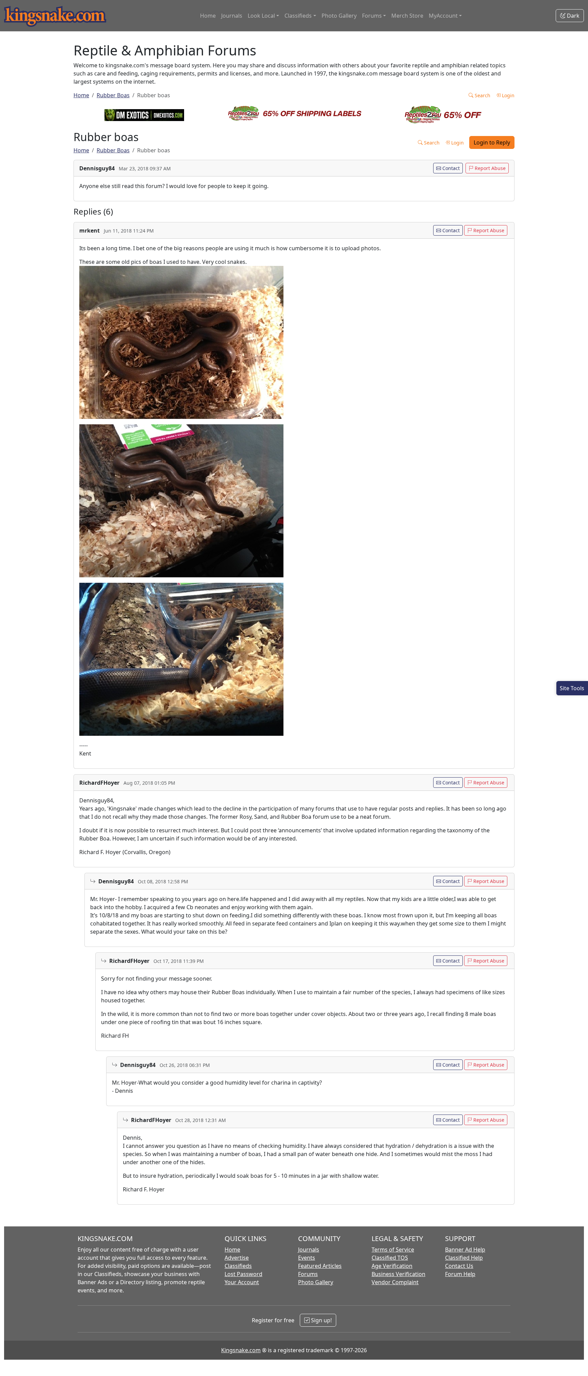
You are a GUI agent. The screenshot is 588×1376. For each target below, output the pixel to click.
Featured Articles (320, 1266)
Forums (308, 1274)
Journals (231, 15)
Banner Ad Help (465, 1249)
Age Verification (392, 1266)
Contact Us (459, 1266)
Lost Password (243, 1274)
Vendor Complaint (395, 1282)
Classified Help (464, 1257)
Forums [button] (372, 15)
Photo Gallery (339, 15)
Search (481, 95)
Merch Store (407, 15)
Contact (450, 168)
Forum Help (460, 1274)
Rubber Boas (113, 95)
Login (507, 95)
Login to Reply (492, 142)
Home (208, 15)
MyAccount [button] (443, 15)
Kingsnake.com (241, 1350)
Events (306, 1257)
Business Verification (398, 1274)
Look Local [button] (261, 15)
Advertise (237, 1257)
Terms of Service (393, 1249)
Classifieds (238, 1266)
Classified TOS (390, 1257)
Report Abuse (489, 168)
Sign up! (321, 1320)
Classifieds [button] (298, 15)
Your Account (242, 1282)
